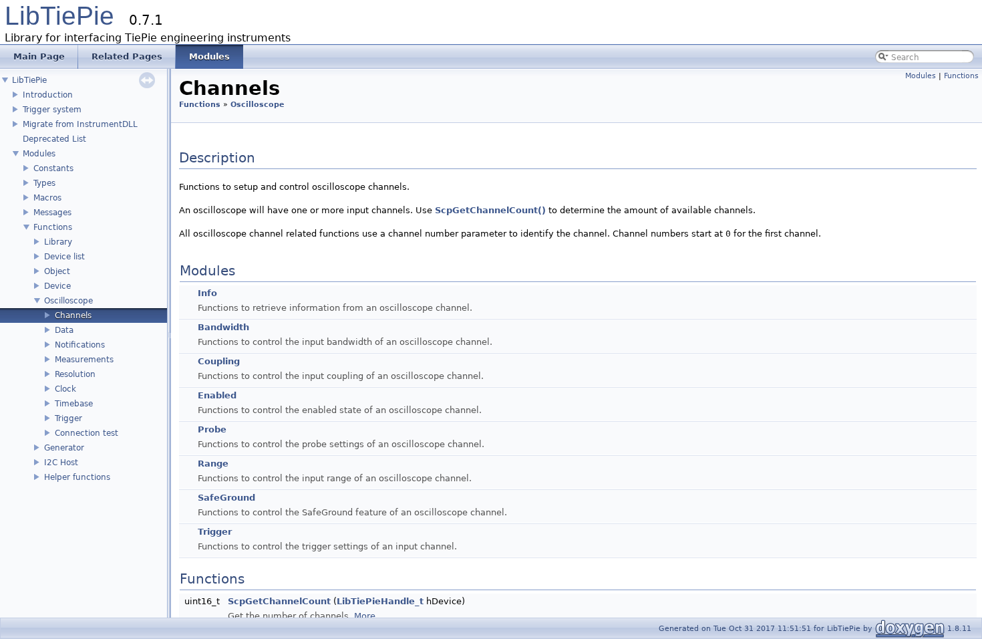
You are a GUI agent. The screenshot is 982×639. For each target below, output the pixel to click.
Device (57, 286)
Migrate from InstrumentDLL (80, 124)
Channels (73, 315)
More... (368, 616)
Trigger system (52, 109)
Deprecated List (54, 139)
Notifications (80, 345)
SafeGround (226, 498)
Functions (52, 227)
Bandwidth (223, 327)
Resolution (75, 374)
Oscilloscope (68, 300)
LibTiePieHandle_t (380, 601)
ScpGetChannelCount (279, 601)
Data (64, 330)
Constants (53, 168)
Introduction (48, 95)
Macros (47, 198)
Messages (52, 212)
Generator (64, 448)
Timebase (74, 403)
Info (207, 293)
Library (58, 242)
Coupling (219, 361)
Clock (65, 389)
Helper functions (77, 477)
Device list (64, 256)
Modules (39, 153)
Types (44, 183)
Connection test (86, 433)
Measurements (84, 359)
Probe (212, 429)
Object (57, 271)
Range (213, 464)
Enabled (217, 395)
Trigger (68, 418)
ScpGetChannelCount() (490, 210)
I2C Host (61, 462)
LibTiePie (59, 15)
